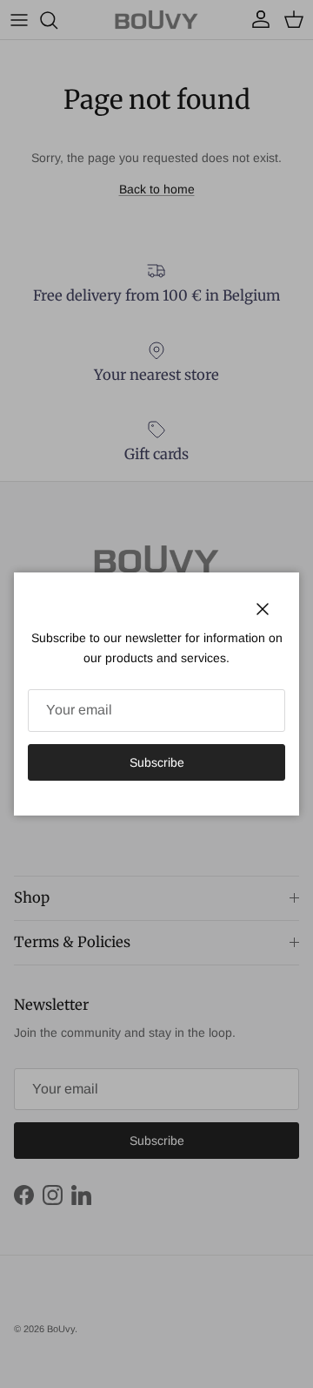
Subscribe (157, 762)
